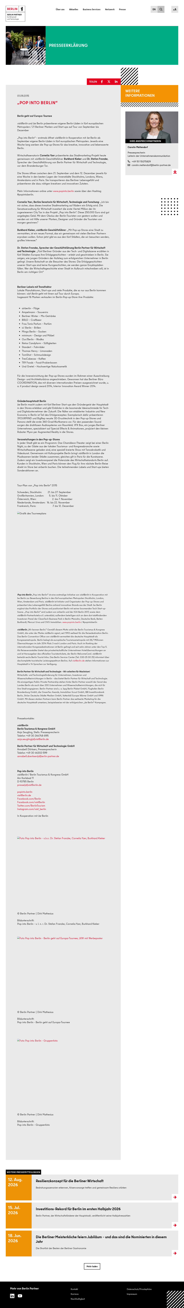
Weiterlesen (11, 1187)
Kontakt (74, 1289)
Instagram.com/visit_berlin (31, 809)
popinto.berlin (24, 792)
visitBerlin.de (78, 660)
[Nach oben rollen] (175, 1299)
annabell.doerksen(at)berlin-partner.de (38, 756)
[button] (103, 82)
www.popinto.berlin (63, 191)
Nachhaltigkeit (78, 1298)
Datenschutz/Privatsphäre (139, 1289)
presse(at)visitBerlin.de (29, 785)
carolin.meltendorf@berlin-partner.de (151, 165)
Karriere (75, 1294)
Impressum (132, 1294)
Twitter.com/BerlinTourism (31, 805)
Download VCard (175, 172)
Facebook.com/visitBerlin (31, 802)
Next (176, 183)
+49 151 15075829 (141, 161)
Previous (128, 183)
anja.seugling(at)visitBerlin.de (33, 739)
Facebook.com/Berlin (29, 798)
